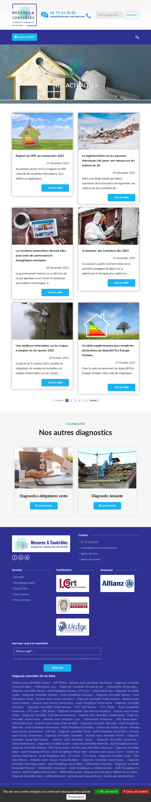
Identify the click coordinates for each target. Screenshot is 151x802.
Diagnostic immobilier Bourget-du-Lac (81, 687)
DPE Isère (50, 731)
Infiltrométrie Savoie (70, 772)
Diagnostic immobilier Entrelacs (40, 695)
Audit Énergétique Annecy (61, 691)
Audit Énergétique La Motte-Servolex (91, 768)
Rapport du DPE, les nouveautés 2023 (40, 155)
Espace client (25, 36)
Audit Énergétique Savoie (123, 744)
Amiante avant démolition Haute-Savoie (101, 715)
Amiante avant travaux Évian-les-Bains (56, 723)
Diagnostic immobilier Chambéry (63, 735)
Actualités (19, 577)
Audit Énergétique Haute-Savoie (94, 703)
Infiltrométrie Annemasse (98, 719)
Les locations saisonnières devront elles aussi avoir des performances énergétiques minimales (41, 255)
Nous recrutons (22, 600)
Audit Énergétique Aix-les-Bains (110, 731)
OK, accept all (108, 791)
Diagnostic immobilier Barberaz (29, 748)
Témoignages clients (24, 583)
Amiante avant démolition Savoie (72, 739)
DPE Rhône (60, 683)
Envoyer (132, 15)
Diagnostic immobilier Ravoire (54, 744)
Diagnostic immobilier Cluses (27, 776)
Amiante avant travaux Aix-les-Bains (53, 703)
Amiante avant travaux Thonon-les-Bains (54, 760)
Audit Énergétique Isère (52, 756)
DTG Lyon (84, 691)
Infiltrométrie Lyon (45, 687)
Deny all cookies (137, 791)
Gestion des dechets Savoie (111, 727)
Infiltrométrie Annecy (23, 744)
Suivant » (94, 400)
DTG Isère (74, 756)
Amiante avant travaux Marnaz (85, 776)
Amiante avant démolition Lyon (62, 719)
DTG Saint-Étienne (85, 707)
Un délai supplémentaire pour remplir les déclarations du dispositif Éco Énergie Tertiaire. (108, 350)
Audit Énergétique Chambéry (77, 695)
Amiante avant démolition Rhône (105, 735)
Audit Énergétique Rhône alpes (69, 752)
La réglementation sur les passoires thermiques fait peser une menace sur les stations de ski (108, 160)
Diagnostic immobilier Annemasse (116, 739)
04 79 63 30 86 (63, 13)
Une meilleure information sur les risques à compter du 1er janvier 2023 (42, 348)
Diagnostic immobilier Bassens (113, 695)
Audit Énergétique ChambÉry (78, 727)
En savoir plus (43, 505)
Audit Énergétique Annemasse (42, 727)
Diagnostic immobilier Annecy (28, 691)
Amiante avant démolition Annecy (31, 683)
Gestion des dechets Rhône (119, 776)
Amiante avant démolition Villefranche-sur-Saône (110, 772)
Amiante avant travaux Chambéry (55, 699)
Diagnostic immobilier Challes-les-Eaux (98, 699)
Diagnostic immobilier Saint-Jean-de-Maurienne (84, 711)
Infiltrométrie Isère (102, 691)
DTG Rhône (107, 707)
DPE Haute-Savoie (58, 748)
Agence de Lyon (89, 554)
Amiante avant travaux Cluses (106, 752)
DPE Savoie (48, 711)
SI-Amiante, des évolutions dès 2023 (105, 250)
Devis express (21, 594)
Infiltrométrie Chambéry (99, 764)
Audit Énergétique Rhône (35, 752)
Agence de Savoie (90, 559)
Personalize (76, 796)
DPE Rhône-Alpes (126, 719)
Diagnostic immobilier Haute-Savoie (102, 760)
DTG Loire (33, 711)
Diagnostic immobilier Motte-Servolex (49, 707)
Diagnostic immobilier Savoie (74, 731)
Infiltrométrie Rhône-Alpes (122, 687)
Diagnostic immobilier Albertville (98, 723)
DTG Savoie (89, 756)
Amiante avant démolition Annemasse (90, 683)
